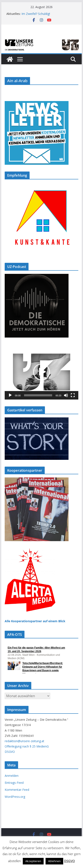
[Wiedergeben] (10, 395)
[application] (41, 372)
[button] (41, 371)
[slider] (38, 395)
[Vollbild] (73, 395)
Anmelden (12, 776)
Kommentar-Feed (17, 790)
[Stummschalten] (66, 395)
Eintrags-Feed (14, 783)
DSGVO (10, 752)
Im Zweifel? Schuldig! (35, 14)
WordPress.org (15, 797)
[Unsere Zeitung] (41, 39)
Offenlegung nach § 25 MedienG (27, 746)
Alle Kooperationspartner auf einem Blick (35, 621)
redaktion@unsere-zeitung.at (24, 741)
